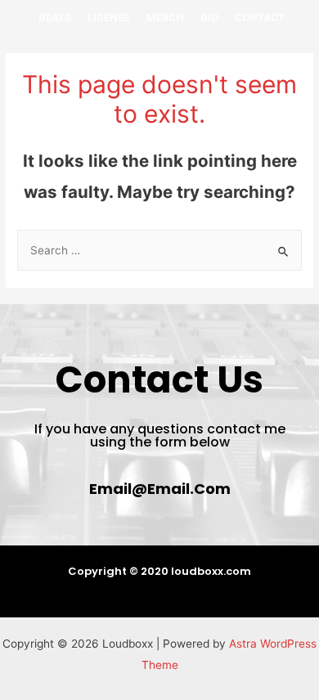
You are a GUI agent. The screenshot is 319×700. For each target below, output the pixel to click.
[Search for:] (159, 250)
